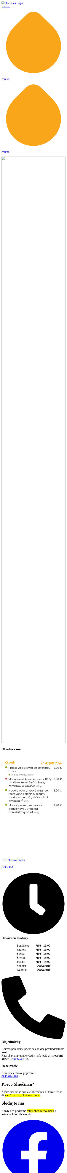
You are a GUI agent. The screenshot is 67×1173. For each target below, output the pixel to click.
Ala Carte (7, 866)
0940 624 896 (19, 1058)
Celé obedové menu (13, 860)
